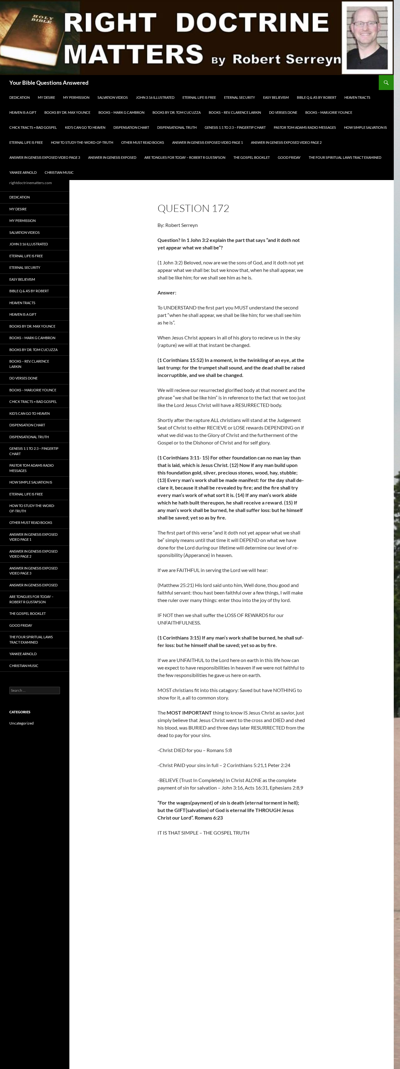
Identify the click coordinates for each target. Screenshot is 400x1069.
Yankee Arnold (23, 172)
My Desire (46, 97)
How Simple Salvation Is (365, 127)
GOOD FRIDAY (289, 157)
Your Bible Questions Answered (48, 82)
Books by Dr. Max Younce (67, 112)
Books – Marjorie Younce (328, 112)
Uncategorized (21, 723)
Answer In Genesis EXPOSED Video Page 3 (44, 157)
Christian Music (59, 172)
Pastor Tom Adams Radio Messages (305, 127)
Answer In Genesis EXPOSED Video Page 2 (286, 142)
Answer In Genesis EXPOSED (112, 157)
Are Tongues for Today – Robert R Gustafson (184, 157)
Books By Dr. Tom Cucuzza (176, 112)
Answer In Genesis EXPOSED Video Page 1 (207, 142)
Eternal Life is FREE (199, 97)
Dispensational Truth (177, 127)
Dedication (19, 97)
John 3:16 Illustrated (155, 97)
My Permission (76, 97)
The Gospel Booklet (251, 157)
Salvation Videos (113, 97)
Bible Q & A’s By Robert (316, 97)
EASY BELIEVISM (276, 97)
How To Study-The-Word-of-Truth (82, 142)
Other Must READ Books (142, 142)
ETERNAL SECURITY (239, 97)
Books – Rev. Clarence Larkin (235, 112)
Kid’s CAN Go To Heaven (85, 127)
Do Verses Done (283, 112)
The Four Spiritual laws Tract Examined (345, 157)
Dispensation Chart (131, 127)
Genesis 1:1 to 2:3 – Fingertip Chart (235, 127)
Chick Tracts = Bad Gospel (33, 127)
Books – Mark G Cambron (121, 112)
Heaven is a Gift (22, 112)
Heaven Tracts (357, 97)
